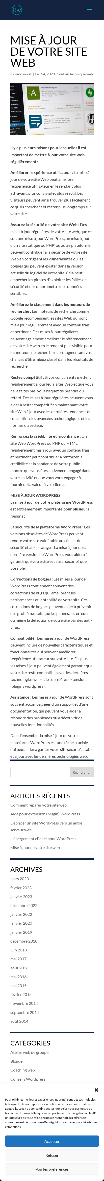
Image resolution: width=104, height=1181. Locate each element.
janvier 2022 (21, 914)
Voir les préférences (52, 1169)
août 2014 (19, 1021)
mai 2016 (18, 976)
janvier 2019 (21, 932)
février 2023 (21, 887)
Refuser (52, 1155)
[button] (96, 1089)
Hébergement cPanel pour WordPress (43, 838)
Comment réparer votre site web (38, 805)
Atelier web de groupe (29, 1052)
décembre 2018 (23, 941)
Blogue (16, 1061)
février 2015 (21, 994)
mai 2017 (18, 958)
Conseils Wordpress (27, 1079)
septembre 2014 (24, 1012)
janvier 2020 (21, 923)
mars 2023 (19, 878)
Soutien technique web (75, 74)
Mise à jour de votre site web (35, 847)
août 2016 (19, 967)
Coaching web (22, 1069)
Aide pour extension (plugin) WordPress (45, 813)
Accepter (52, 1141)
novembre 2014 (24, 1003)
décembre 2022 (23, 905)
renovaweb (23, 74)
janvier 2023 (21, 896)
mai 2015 (18, 985)
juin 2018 (18, 949)
